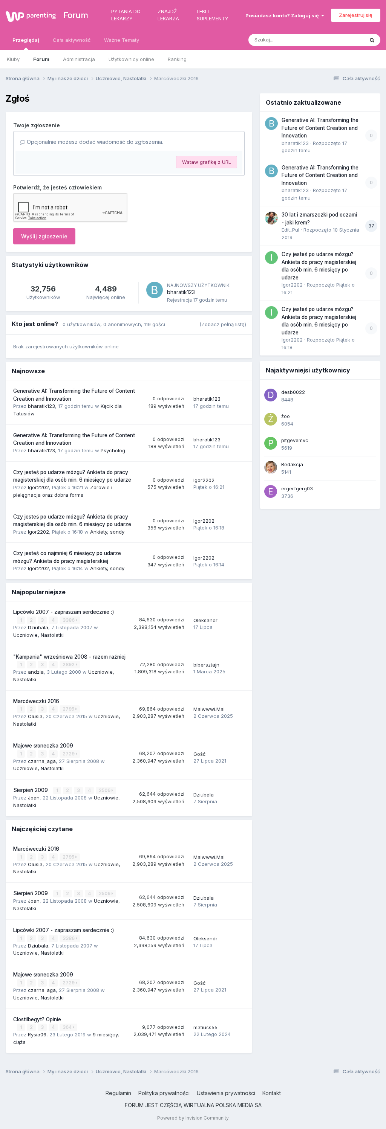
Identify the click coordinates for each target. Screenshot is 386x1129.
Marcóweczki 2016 (36, 701)
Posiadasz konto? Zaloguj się (283, 15)
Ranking (177, 59)
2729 (69, 754)
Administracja (79, 59)
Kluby (13, 59)
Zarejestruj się (355, 15)
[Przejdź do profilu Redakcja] (270, 467)
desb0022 (293, 392)
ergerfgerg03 (297, 488)
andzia (36, 672)
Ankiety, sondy (107, 532)
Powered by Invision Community (193, 1118)
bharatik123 (181, 292)
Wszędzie (342, 40)
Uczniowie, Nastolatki (38, 635)
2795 (69, 709)
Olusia (35, 716)
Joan (34, 798)
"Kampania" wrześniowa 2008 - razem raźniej (69, 657)
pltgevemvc (294, 440)
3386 (69, 620)
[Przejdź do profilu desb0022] (270, 395)
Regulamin (118, 1093)
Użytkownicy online (131, 59)
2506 (105, 790)
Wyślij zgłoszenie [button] (44, 236)
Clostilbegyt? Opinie (37, 1019)
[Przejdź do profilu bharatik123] (154, 290)
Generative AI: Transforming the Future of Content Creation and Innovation (320, 128)
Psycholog (113, 450)
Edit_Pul (290, 230)
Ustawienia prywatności (226, 1093)
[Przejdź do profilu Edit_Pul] (271, 218)
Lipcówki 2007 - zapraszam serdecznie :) (63, 612)
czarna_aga (42, 761)
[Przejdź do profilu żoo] (270, 419)
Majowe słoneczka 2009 (43, 746)
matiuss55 (205, 1027)
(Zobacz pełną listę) (222, 324)
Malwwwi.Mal (209, 709)
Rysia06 (37, 1034)
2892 (69, 664)
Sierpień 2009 (31, 790)
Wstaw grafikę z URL (206, 162)
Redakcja (292, 464)
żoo (285, 416)
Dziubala (38, 627)
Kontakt (271, 1093)
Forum (72, 15)
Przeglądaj (25, 40)
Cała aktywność (71, 40)
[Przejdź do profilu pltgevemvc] (270, 443)
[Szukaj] (372, 40)
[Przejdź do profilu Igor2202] (271, 257)
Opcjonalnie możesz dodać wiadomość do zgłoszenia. (94, 142)
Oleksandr (205, 620)
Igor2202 (38, 487)
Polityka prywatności (164, 1093)
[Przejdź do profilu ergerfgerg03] (270, 491)
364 (68, 1027)
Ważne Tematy (121, 40)
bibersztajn (206, 665)
